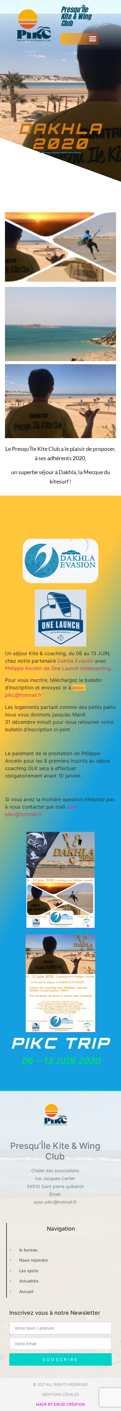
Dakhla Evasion (75, 661)
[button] (93, 39)
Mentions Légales (60, 1394)
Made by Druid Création (60, 1404)
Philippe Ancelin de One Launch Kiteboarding (58, 668)
